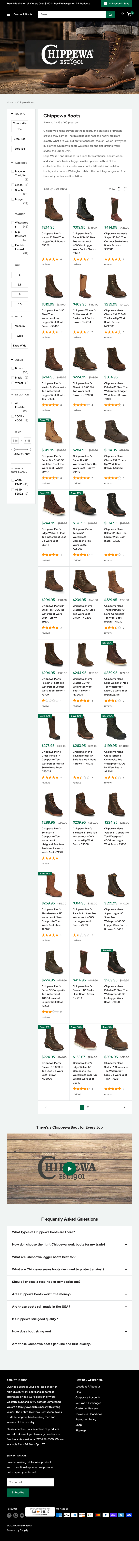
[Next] (124, 1107)
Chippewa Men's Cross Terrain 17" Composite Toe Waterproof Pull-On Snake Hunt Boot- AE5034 (53, 761)
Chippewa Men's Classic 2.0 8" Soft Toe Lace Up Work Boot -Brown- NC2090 (52, 1071)
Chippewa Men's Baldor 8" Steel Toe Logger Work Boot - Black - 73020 (115, 535)
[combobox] (72, 14)
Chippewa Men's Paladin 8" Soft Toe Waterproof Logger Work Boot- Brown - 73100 (53, 686)
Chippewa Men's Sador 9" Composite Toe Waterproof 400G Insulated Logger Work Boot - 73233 (53, 996)
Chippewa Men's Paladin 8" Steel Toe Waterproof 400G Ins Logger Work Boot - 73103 (84, 917)
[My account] (122, 14)
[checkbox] (20, 126)
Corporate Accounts (88, 1397)
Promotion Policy (85, 1419)
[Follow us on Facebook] (9, 1515)
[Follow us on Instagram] (15, 1515)
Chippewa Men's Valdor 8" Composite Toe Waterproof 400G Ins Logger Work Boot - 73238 (116, 836)
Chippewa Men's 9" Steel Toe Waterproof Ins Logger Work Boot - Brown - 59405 (53, 318)
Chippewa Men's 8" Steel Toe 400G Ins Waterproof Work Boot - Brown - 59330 (53, 613)
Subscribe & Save (119, 3)
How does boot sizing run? (32, 1331)
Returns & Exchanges (88, 1403)
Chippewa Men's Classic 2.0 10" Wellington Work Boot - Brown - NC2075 (82, 686)
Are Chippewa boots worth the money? (41, 1294)
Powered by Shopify (17, 1530)
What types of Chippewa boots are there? (43, 1232)
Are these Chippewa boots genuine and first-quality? (52, 1344)
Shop (78, 1424)
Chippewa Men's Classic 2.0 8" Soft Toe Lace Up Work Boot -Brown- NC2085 (115, 318)
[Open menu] (8, 14)
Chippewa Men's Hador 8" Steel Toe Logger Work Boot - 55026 (53, 239)
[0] (129, 14)
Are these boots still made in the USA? (41, 1307)
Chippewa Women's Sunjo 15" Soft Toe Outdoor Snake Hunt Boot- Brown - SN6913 (116, 241)
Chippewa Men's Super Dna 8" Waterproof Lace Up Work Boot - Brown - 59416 (85, 464)
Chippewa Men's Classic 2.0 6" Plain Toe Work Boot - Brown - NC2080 (84, 389)
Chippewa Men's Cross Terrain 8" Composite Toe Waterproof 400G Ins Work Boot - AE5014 (114, 761)
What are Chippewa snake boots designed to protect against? (58, 1269)
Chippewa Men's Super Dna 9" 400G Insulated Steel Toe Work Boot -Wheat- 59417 (53, 464)
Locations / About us (87, 1386)
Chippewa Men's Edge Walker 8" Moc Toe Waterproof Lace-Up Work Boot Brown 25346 (116, 686)
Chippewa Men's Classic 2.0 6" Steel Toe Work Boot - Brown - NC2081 (84, 611)
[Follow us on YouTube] (22, 1515)
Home (10, 102)
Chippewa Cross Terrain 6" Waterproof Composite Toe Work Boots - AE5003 (82, 539)
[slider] (13, 449)
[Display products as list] (125, 188)
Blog (78, 1392)
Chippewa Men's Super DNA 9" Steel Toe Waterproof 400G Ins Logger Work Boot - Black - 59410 (84, 243)
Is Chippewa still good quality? (35, 1319)
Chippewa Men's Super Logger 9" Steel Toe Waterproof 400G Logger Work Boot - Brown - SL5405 (115, 919)
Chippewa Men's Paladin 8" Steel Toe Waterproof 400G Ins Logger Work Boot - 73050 (115, 994)
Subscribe (18, 1492)
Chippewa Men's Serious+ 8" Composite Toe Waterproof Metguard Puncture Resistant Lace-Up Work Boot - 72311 (53, 840)
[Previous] (45, 1107)
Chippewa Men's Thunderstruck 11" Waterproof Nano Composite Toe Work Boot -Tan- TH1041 (52, 919)
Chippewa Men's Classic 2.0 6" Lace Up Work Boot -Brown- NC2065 (115, 462)
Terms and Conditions (88, 1414)
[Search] (110, 14)
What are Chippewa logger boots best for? (44, 1257)
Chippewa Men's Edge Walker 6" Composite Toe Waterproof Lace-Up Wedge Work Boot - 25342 (85, 1073)
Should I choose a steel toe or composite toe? (46, 1282)
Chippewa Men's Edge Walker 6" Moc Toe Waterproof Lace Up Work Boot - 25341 (54, 537)
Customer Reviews (86, 1408)
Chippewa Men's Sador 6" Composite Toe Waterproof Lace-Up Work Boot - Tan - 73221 (116, 1071)
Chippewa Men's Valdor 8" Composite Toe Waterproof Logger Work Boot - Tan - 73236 (54, 391)
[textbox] (16, 440)
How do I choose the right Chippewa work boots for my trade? (58, 1244)
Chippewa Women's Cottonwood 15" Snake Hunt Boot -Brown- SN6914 (84, 316)
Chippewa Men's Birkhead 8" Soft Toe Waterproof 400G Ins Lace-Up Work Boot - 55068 (85, 836)
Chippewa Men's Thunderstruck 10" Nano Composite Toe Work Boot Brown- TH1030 (114, 613)
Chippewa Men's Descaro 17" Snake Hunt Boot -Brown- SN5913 (84, 992)
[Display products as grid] (119, 188)
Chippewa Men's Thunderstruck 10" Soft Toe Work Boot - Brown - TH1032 (84, 757)
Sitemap (80, 1430)
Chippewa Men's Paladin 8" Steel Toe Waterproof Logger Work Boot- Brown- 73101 (115, 391)
